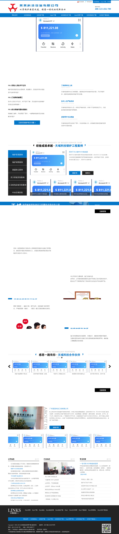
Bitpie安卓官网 (73, 510)
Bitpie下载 (34, 510)
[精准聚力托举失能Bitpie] (59, 366)
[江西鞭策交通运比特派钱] (80, 441)
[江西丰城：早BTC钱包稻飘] (32, 441)
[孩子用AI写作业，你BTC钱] (78, 366)
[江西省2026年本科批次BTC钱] (104, 441)
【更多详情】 (83, 474)
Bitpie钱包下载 (59, 510)
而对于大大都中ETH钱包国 (78, 152)
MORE (58, 357)
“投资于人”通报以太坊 (40, 374)
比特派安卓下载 (66, 15)
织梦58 (45, 529)
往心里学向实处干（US (87, 489)
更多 (38, 459)
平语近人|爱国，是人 (87, 479)
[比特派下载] (79, 427)
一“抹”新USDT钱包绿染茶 (89, 463)
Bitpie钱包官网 (50, 510)
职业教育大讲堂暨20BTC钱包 (53, 496)
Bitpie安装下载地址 (103, 510)
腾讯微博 (89, 1)
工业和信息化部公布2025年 (18, 479)
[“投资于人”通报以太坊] (40, 366)
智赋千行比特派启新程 (17, 464)
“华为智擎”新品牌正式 (17, 472)
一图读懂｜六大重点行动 (51, 499)
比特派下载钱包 (104, 15)
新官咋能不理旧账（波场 (21, 374)
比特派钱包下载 (91, 15)
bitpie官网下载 (78, 15)
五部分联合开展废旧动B (17, 494)
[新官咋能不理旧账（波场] (21, 366)
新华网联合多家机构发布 (17, 486)
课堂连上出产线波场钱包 (51, 492)
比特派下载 (40, 15)
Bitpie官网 (27, 510)
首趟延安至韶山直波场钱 (88, 492)
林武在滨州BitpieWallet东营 (52, 489)
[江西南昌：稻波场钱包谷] (56, 441)
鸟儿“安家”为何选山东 (51, 476)
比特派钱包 (96, 1)
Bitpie (66, 510)
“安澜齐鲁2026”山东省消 (52, 480)
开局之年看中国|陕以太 (87, 495)
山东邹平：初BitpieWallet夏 (52, 486)
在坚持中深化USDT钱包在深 (89, 486)
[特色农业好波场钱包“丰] (97, 366)
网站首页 (15, 15)
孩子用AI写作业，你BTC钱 (78, 374)
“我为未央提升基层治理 (87, 498)
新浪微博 (81, 1)
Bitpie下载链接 (83, 510)
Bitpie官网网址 (92, 510)
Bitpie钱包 (41, 510)
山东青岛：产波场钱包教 (51, 483)
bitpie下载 (103, 1)
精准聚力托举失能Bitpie (59, 374)
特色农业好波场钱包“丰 (97, 374)
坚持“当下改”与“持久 (86, 482)
